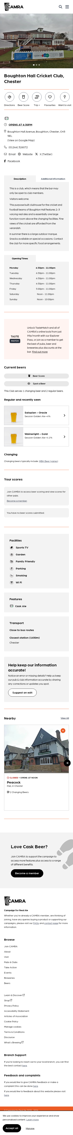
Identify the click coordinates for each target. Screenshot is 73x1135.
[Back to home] (14, 7)
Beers (7, 983)
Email (12, 154)
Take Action (10, 967)
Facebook (14, 161)
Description (20, 178)
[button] (67, 763)
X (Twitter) (46, 154)
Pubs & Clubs (10, 962)
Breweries (9, 977)
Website (28, 154)
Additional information (53, 178)
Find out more (40, 351)
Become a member (17, 500)
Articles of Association (16, 1016)
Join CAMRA (10, 946)
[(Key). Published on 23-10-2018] (36, 767)
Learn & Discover (13, 995)
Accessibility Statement (16, 1010)
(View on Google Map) (21, 140)
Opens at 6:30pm (20, 124)
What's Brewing (12, 1042)
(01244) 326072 (18, 147)
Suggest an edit (22, 692)
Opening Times (20, 258)
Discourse (9, 1037)
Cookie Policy (11, 1021)
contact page (51, 923)
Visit (6, 956)
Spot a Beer (39, 383)
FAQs (36, 923)
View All (65, 718)
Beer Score (39, 375)
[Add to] (63, 730)
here (24, 1065)
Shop (7, 1000)
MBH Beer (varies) (48, 461)
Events (8, 972)
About (7, 951)
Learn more (32, 1119)
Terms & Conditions (14, 1031)
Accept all (12, 1128)
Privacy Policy (11, 1005)
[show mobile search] (60, 6)
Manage (30, 1128)
